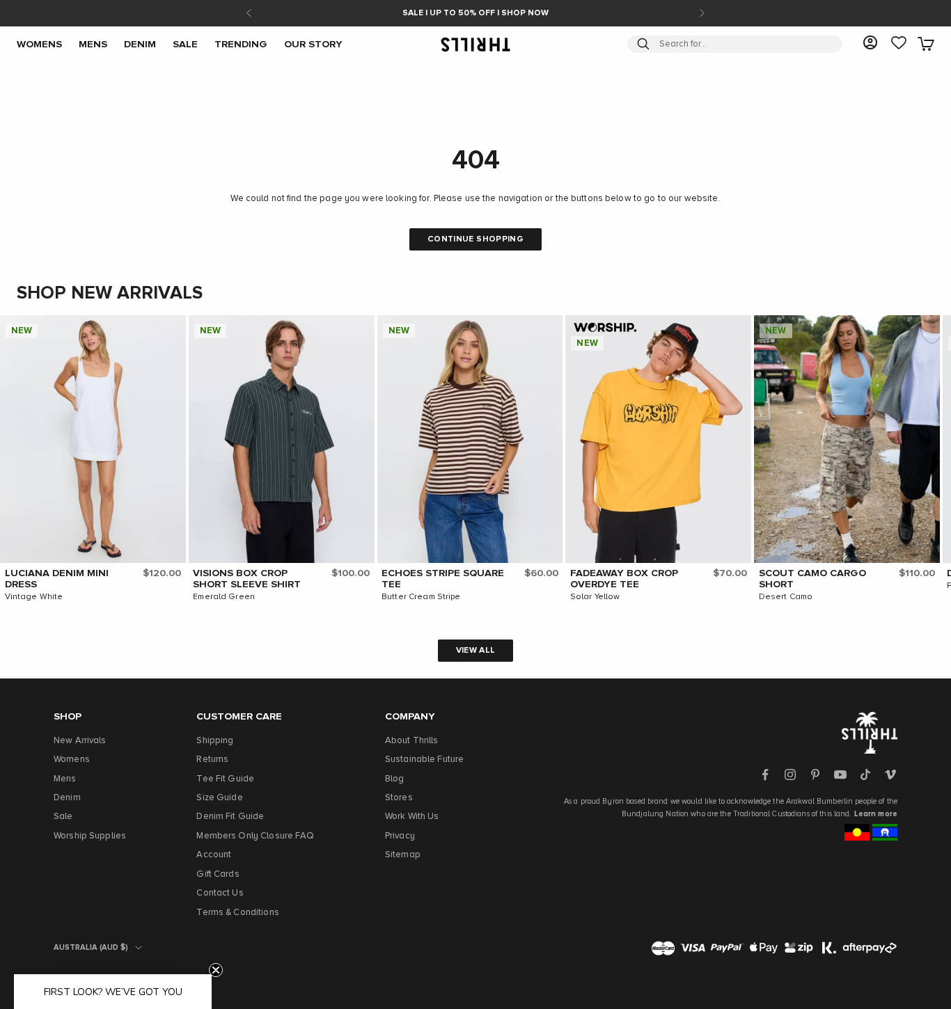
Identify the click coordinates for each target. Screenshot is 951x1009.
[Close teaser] (216, 970)
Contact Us (219, 893)
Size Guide (219, 797)
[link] (898, 43)
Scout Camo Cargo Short (812, 579)
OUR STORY (313, 44)
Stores (399, 797)
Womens (72, 759)
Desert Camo (785, 597)
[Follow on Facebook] (765, 774)
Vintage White (34, 597)
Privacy (400, 836)
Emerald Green (224, 597)
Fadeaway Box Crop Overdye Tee (624, 579)
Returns (212, 759)
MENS (93, 44)
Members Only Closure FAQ (255, 836)
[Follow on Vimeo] (890, 774)
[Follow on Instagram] (790, 774)
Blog (394, 779)
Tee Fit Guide (225, 779)
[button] (172, 329)
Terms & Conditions (237, 912)
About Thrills (412, 740)
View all (476, 650)
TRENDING (240, 44)
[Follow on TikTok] (865, 774)
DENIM (140, 44)
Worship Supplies (90, 836)
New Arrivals (80, 740)
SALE (185, 44)
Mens (65, 779)
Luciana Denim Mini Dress (57, 579)
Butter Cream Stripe (421, 597)
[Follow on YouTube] (840, 774)
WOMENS (39, 44)
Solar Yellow (595, 597)
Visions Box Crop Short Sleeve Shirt (247, 579)
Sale (63, 816)
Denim (67, 797)
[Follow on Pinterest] (815, 774)
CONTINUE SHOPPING (475, 239)
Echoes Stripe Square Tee (443, 579)
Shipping (214, 740)
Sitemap (403, 854)
